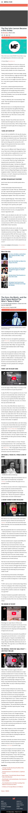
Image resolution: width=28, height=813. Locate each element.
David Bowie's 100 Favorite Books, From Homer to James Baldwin (14, 779)
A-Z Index (3, 808)
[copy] (9, 35)
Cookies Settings (19, 808)
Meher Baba (6, 340)
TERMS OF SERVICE (20, 805)
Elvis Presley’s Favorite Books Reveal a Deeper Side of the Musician (13, 776)
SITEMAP (18, 806)
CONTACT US (18, 801)
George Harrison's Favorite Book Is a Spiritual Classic (13, 772)
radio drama (9, 745)
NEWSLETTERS (3, 803)
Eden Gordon (6, 307)
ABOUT (2, 801)
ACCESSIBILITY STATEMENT (6, 806)
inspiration (3, 522)
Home (2, 791)
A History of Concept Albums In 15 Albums (12, 786)
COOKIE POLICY (4, 805)
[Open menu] (2, 2)
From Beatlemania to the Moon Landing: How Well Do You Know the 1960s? (13, 783)
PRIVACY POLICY (19, 803)
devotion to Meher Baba (12, 428)
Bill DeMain (5, 32)
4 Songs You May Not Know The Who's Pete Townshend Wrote (13, 768)
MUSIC (7, 791)
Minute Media (11, 811)
